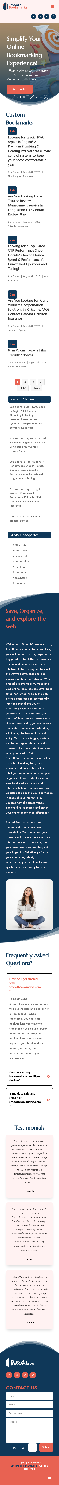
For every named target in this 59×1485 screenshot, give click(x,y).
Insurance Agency (17, 330)
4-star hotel (20, 556)
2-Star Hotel (20, 545)
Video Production (17, 366)
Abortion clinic (21, 561)
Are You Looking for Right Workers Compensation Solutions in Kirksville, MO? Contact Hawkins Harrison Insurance (28, 309)
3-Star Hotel (20, 550)
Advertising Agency (18, 226)
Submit (46, 1447)
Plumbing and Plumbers (20, 176)
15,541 (22, 388)
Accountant (20, 577)
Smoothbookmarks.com (24, 1466)
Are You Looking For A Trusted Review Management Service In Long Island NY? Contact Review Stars (26, 205)
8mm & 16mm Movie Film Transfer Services (25, 518)
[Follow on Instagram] (46, 16)
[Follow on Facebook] (33, 16)
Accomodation (21, 572)
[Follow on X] (40, 16)
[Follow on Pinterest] (53, 16)
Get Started (19, 89)
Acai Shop (19, 566)
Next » (36, 388)
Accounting (19, 583)
